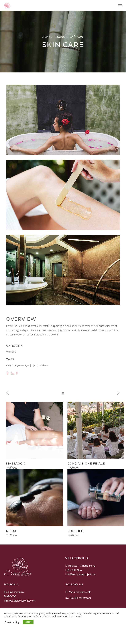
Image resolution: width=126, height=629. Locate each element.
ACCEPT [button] (28, 622)
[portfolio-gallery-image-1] (63, 120)
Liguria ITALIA (73, 570)
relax (11, 531)
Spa (34, 365)
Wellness (60, 36)
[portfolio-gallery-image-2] (63, 195)
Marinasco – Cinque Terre (80, 565)
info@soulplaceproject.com (80, 574)
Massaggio (16, 463)
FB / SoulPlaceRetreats (78, 592)
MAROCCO (10, 596)
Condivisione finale (86, 463)
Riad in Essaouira (14, 592)
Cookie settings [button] (12, 622)
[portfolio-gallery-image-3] (63, 270)
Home (46, 36)
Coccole (75, 531)
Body (8, 365)
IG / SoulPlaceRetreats (78, 598)
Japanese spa (22, 365)
